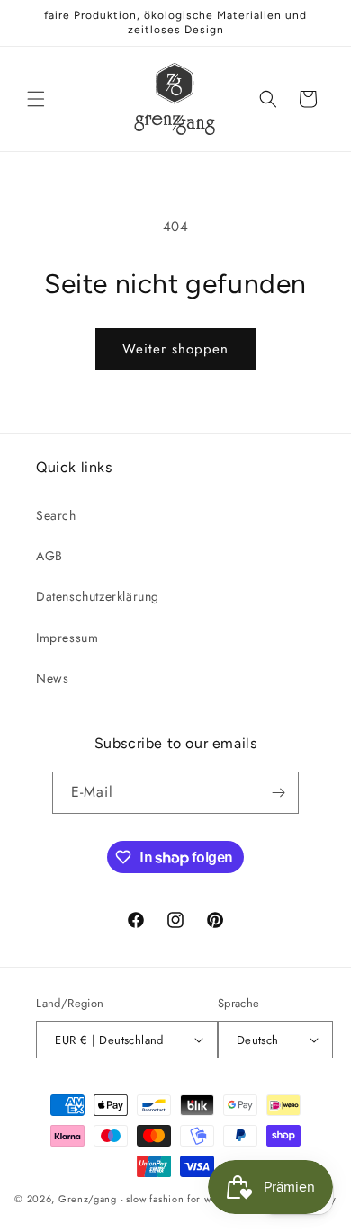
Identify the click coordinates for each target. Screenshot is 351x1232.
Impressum (67, 638)
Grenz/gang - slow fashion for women (148, 1199)
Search (56, 515)
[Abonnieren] (278, 793)
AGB (49, 556)
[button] (36, 99)
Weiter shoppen (175, 349)
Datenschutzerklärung (97, 596)
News (52, 678)
